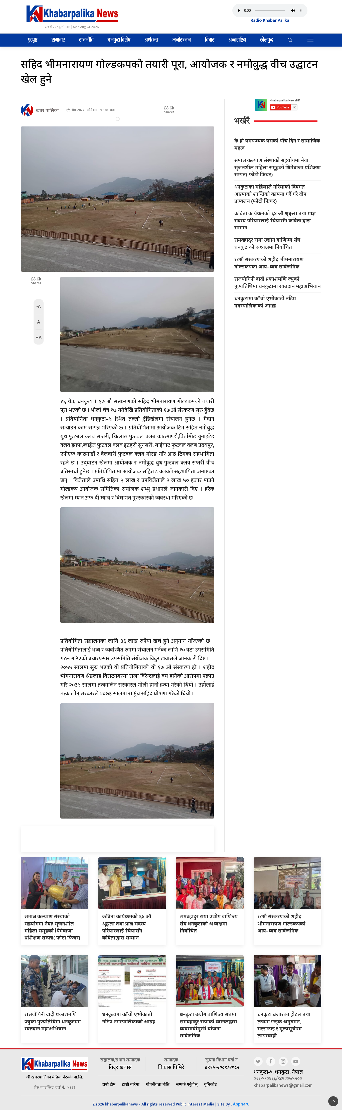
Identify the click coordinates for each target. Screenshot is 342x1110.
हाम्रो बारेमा (130, 1084)
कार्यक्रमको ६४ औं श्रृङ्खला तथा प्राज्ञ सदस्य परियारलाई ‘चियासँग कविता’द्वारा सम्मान (275, 220)
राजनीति (86, 40)
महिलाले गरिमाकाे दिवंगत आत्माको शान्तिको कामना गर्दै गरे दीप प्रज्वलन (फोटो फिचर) (270, 193)
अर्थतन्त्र (151, 40)
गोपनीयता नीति (157, 1084)
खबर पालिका (47, 110)
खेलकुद (266, 40)
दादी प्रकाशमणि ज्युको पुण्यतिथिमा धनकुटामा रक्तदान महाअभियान (277, 282)
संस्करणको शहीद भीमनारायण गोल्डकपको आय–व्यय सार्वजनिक (269, 263)
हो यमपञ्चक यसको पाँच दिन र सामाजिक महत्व (277, 144)
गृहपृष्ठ (32, 40)
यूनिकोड (210, 1084)
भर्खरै (242, 120)
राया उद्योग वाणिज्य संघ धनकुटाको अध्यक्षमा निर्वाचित (267, 243)
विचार (209, 40)
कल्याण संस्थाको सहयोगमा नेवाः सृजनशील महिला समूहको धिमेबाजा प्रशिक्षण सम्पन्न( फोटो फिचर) (277, 167)
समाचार (58, 40)
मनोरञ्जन (182, 40)
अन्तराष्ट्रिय (237, 40)
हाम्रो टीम (108, 1084)
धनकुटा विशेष (119, 40)
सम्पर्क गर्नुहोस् (187, 1084)
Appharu (241, 1104)
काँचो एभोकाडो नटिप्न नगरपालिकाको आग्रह (265, 302)
